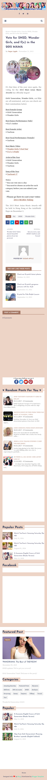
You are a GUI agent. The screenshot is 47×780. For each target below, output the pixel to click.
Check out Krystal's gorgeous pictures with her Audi (27, 286)
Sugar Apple (12, 51)
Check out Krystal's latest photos (29, 274)
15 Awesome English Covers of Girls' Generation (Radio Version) (27, 554)
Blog (19, 776)
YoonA (39, 694)
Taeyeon (23, 694)
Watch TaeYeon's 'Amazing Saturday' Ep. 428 (29, 544)
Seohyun (35, 690)
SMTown (7, 690)
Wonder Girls (15, 32)
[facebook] (19, 14)
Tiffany (32, 694)
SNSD (20, 216)
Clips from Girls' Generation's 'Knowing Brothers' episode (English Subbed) (28, 735)
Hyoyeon (35, 686)
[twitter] (23, 14)
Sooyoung (7, 694)
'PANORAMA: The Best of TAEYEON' (20, 662)
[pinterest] (27, 14)
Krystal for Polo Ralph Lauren (28, 294)
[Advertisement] (23, 498)
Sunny (16, 694)
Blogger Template (38, 776)
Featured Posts (24, 686)
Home (8, 32)
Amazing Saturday (10, 686)
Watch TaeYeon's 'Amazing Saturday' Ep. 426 (29, 534)
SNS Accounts (17, 690)
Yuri (5, 697)
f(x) (14, 216)
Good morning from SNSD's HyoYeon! (28, 428)
